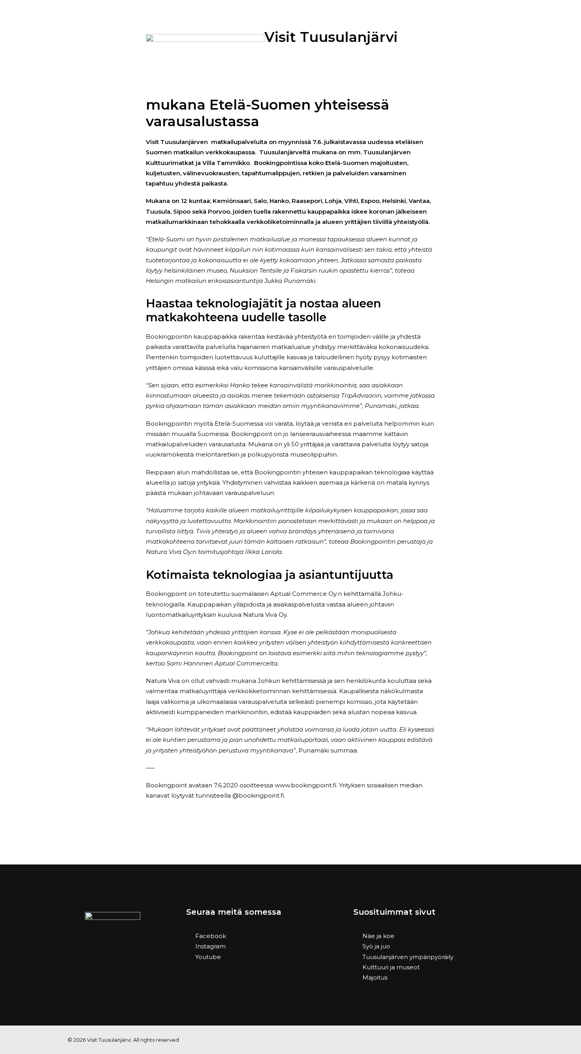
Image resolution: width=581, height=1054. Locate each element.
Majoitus (268, 34)
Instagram (210, 946)
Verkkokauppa (395, 34)
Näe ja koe (378, 936)
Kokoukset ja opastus (328, 34)
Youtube (208, 957)
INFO (436, 34)
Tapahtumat (223, 34)
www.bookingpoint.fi (305, 785)
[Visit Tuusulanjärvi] (34, 34)
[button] (563, 34)
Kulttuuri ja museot (391, 967)
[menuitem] (134, 34)
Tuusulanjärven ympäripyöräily (407, 957)
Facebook (210, 936)
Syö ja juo (177, 34)
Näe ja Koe (133, 34)
